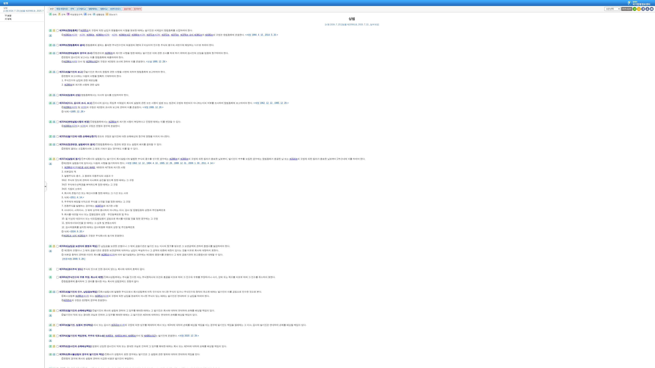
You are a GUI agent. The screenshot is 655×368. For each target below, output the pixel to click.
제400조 (109, 335)
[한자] (643, 9)
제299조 (173, 159)
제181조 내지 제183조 (74, 235)
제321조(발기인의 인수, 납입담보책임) (78, 291)
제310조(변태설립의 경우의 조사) (76, 53)
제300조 (68, 126)
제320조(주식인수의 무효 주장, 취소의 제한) (81, 277)
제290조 (109, 53)
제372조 (166, 35)
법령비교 (103, 9)
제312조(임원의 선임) (70, 95)
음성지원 (127, 9)
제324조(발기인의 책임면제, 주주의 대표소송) (82, 335)
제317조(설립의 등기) (70, 159)
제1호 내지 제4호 (86, 167)
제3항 (114, 35)
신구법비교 (81, 9)
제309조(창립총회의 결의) (72, 45)
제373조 (175, 35)
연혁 (72, 9)
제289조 (68, 167)
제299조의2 (91, 61)
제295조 (105, 254)
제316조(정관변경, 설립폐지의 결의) (77, 144)
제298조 (68, 61)
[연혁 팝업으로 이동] (54, 31)
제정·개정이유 (62, 9)
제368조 (100, 35)
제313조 (115, 325)
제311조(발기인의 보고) (71, 72)
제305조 (85, 30)
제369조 (136, 35)
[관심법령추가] (639, 9)
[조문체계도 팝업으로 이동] (50, 31)
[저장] (647, 9)
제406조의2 (149, 335)
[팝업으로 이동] (50, 36)
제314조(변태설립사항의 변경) (74, 121)
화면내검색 (626, 9)
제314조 (293, 159)
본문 (9, 15)
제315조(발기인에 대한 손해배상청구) (78, 136)
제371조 (151, 35)
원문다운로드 (115, 9)
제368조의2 (124, 35)
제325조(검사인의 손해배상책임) (75, 346)
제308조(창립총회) (68, 30)
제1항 (74, 35)
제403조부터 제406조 (125, 335)
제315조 (68, 300)
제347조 (99, 206)
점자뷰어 (137, 9)
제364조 (90, 35)
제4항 (74, 61)
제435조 (209, 35)
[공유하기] (635, 9)
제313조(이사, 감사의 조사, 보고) (76, 103)
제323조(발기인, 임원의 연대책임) (76, 325)
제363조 (68, 35)
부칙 (9, 19)
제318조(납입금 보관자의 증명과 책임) (78, 246)
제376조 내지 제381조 (191, 35)
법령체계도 (93, 9)
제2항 (82, 35)
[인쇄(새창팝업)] (652, 9)
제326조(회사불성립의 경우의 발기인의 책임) (82, 354)
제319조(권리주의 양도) (71, 269)
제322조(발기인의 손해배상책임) (75, 310)
